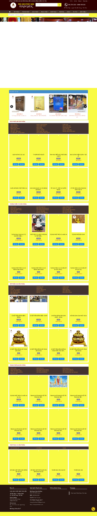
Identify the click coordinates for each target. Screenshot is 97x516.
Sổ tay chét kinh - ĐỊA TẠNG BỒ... (39, 117)
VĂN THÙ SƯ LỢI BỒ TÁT (68, 372)
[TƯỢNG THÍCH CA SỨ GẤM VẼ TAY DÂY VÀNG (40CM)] (58, 250)
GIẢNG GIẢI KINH (67, 129)
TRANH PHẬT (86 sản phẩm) (17, 367)
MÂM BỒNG (40, 290)
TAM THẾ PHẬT (14, 212)
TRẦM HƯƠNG (66, 291)
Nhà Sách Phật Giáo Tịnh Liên (79, 495)
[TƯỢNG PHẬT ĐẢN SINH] (78, 224)
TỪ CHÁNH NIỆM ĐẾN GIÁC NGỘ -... (58, 118)
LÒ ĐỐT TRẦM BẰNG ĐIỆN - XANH (38, 317)
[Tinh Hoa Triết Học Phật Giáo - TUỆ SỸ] (58, 137)
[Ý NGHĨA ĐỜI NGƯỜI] (38, 137)
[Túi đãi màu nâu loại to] (58, 460)
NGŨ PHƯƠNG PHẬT (15, 371)
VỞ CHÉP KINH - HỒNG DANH (17, 134)
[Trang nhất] (10, 13)
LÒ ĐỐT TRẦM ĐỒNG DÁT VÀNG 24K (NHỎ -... (18, 351)
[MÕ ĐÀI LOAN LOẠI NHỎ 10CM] (78, 298)
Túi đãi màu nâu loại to (58, 471)
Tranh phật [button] (44, 13)
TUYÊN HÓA (65, 126)
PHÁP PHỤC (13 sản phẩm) (17, 446)
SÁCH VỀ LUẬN (66, 130)
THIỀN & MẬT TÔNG (15, 130)
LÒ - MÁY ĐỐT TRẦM (15, 292)
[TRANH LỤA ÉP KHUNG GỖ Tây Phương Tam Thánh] (38, 411)
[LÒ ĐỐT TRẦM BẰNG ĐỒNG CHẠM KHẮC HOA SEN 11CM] (58, 331)
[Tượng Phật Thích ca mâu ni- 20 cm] (18, 377)
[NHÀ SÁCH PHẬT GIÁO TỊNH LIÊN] (22, 6)
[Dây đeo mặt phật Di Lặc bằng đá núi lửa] (18, 452)
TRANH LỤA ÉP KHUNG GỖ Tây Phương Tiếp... (39, 397)
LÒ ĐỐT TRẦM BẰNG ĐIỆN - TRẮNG (19, 318)
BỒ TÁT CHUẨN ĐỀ (67, 212)
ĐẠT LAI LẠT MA (14, 129)
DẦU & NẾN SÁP (14, 295)
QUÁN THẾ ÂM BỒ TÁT (68, 208)
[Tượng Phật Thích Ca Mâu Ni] (58, 224)
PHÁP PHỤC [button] (53, 13)
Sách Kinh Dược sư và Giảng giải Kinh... (38, 190)
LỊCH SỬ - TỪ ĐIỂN (40, 131)
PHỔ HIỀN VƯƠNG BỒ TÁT (43, 372)
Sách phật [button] (35, 13)
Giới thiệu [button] (83, 13)
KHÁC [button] (68, 13)
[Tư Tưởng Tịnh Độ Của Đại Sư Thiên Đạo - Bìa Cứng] (19, 105)
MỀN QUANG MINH (15, 294)
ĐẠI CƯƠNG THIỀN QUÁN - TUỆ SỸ (78, 156)
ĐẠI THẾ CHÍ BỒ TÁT (41, 208)
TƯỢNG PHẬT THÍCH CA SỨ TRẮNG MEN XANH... (19, 270)
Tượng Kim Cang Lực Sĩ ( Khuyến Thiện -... (19, 236)
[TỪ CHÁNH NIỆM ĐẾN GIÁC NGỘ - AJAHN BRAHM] (58, 105)
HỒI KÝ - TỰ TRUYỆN (67, 131)
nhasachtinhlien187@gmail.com (37, 504)
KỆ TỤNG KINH (40, 292)
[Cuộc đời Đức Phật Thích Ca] (18, 170)
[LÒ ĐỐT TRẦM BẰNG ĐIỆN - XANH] (39, 306)
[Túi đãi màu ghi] (78, 452)
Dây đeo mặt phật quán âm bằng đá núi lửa (39, 472)
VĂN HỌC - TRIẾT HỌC (16, 133)
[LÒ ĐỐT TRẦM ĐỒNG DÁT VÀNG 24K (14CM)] (78, 339)
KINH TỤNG (39, 129)
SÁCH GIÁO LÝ (14, 131)
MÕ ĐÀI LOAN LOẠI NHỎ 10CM (78, 317)
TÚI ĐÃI (64, 449)
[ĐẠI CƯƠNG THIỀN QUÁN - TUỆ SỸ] (78, 137)
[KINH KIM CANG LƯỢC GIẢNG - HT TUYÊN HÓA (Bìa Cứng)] (77, 105)
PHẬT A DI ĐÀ (13, 208)
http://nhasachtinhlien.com (36, 506)
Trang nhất (11, 16)
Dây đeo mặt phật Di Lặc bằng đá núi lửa (18, 472)
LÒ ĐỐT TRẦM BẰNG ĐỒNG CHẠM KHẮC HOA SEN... (58, 351)
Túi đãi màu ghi (78, 471)
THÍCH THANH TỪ (14, 127)
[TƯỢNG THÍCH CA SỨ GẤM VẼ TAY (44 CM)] (78, 250)
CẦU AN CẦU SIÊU (41, 212)
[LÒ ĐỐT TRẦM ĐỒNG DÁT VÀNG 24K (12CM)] (39, 339)
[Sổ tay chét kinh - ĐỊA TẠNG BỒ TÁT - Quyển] (39, 105)
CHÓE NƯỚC (66, 288)
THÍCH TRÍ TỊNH (14, 126)
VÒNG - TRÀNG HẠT (41, 291)
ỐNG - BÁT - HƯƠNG (15, 291)
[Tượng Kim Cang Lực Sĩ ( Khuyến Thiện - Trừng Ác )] (19, 224)
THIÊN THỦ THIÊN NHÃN (16, 211)
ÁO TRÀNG (39, 449)
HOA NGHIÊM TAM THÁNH (69, 211)
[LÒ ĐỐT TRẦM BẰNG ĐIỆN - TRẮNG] (19, 306)
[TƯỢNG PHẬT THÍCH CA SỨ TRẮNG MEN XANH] (38, 250)
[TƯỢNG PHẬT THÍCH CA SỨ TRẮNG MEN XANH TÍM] (18, 250)
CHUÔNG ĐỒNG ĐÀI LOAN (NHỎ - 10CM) (58, 318)
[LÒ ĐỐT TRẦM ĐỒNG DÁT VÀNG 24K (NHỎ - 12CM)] (19, 339)
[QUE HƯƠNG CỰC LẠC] (18, 137)
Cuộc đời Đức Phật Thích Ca (18, 189)
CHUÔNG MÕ (40, 288)
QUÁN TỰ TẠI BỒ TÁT (15, 214)
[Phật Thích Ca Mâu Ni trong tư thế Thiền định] (38, 224)
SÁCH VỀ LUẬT (40, 130)
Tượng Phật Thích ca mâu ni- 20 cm (18, 397)
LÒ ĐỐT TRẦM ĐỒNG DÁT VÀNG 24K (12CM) (38, 351)
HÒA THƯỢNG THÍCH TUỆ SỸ (43, 134)
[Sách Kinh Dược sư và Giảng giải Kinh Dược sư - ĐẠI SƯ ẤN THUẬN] (38, 170)
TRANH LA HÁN (14, 375)
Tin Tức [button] (75, 13)
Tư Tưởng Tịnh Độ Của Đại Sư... (19, 117)
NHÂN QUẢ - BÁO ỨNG (42, 133)
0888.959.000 (81, 6)
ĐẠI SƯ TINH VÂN (67, 127)
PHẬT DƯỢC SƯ (66, 369)
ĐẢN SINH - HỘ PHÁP (68, 214)
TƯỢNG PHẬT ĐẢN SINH (78, 236)
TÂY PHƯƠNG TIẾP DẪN (42, 374)
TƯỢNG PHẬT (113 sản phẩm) (18, 205)
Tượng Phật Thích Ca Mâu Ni (58, 236)
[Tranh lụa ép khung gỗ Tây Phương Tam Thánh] (19, 417)
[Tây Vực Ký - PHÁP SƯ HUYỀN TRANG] (58, 170)
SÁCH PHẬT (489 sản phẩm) (17, 123)
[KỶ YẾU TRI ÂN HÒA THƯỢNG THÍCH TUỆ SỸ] (78, 170)
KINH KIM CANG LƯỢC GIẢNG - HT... (77, 118)
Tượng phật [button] (25, 13)
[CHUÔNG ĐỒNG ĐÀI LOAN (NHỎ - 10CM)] (58, 298)
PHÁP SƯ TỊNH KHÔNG (42, 126)
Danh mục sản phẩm (19, 16)
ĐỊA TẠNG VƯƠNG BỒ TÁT (43, 210)
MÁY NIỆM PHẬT (66, 292)
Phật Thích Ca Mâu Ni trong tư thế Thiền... (38, 236)
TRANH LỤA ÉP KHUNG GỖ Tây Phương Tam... (39, 431)
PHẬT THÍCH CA (40, 369)
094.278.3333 (72, 6)
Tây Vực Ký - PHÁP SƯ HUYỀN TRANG (58, 190)
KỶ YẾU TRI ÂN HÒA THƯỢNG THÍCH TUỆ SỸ (78, 190)
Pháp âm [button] (61, 13)
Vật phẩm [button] (16, 13)
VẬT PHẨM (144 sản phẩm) (17, 285)
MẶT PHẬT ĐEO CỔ (15, 449)
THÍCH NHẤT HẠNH (41, 127)
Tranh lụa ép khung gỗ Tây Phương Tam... (19, 431)
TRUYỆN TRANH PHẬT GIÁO (69, 133)
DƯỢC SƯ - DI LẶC (67, 210)
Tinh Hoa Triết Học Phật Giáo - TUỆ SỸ (58, 156)
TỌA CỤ (38, 294)
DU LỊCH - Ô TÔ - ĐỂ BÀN (42, 214)
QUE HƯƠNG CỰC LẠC (19, 156)
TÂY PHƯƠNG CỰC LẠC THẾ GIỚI (70, 374)
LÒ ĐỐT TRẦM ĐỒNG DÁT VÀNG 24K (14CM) (78, 351)
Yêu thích (22, 165)
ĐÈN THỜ (13, 288)
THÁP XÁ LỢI (65, 290)
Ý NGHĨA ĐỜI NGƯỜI (38, 156)
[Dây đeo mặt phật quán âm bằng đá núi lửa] (38, 452)
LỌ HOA (12, 290)
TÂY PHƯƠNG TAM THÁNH (43, 211)
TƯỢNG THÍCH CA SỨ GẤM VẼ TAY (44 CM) (78, 270)
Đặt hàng (15, 165)
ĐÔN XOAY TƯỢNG (67, 294)
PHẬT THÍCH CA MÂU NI (16, 210)
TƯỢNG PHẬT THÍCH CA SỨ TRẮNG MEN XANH (38, 270)
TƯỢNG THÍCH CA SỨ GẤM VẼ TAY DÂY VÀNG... (58, 270)
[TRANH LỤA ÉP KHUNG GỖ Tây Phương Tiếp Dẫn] (38, 377)
